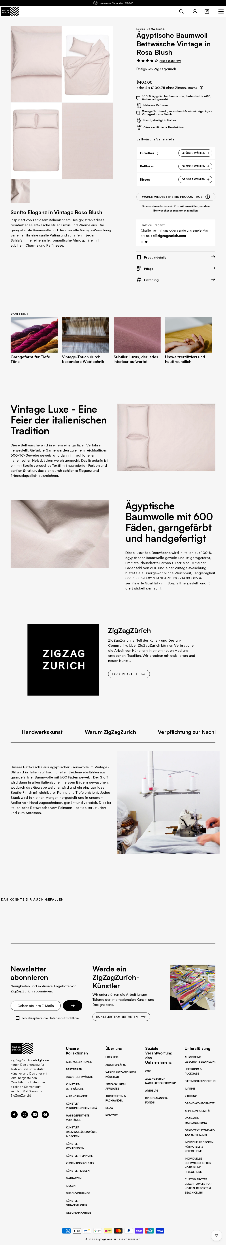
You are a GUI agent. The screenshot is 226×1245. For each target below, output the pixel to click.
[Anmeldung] (195, 11)
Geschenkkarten (78, 1212)
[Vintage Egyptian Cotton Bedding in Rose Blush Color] (36, 64)
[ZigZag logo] (10, 11)
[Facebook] (14, 1117)
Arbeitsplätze (115, 1064)
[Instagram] (34, 1117)
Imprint (190, 1088)
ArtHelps (151, 1090)
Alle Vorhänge (77, 1096)
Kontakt (111, 1115)
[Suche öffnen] (181, 11)
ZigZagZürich (165, 69)
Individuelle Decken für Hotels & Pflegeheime (199, 1147)
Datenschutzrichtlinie (201, 1081)
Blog (109, 1107)
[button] (206, 11)
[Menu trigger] (221, 11)
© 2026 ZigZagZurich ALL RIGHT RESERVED (113, 1239)
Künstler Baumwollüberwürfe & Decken (81, 1132)
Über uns (112, 1057)
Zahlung (191, 1096)
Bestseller (74, 1069)
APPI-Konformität (198, 1111)
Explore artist (124, 674)
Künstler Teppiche (79, 1155)
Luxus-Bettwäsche (150, 28)
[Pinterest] (45, 1117)
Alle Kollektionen (79, 1062)
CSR (148, 1071)
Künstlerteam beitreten (117, 1016)
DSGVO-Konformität (200, 1103)
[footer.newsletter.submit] (72, 1005)
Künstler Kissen (78, 1170)
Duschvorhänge (78, 1193)
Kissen (70, 1185)
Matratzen (73, 1178)
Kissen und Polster (80, 1163)
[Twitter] (24, 1117)
